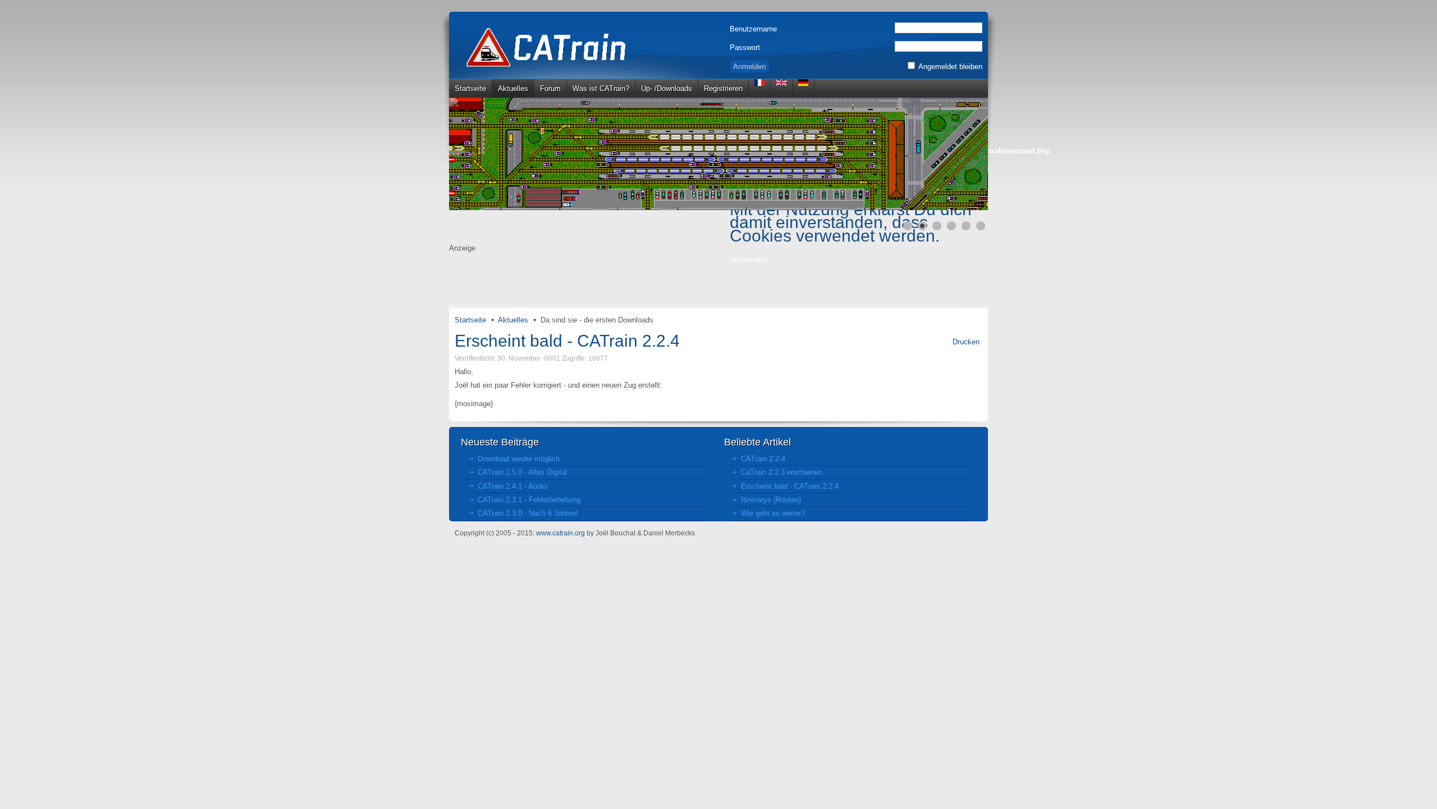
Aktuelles (513, 88)
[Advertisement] (718, 279)
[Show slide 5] (966, 225)
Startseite (470, 88)
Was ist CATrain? (601, 88)
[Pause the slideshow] (953, 154)
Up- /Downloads (666, 88)
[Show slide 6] (980, 225)
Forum (550, 88)
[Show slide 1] (907, 225)
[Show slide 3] (936, 225)
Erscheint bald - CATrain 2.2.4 (567, 340)
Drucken (966, 342)
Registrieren (723, 88)
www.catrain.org (560, 533)
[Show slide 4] (951, 225)
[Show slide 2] (922, 225)
